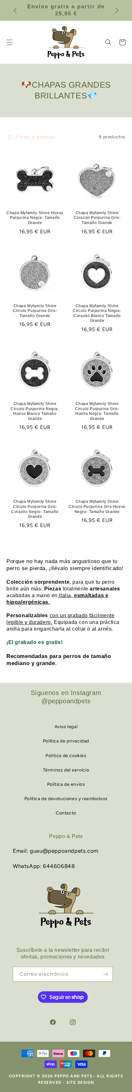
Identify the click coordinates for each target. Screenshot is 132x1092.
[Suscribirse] (105, 974)
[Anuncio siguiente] (117, 10)
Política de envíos (66, 784)
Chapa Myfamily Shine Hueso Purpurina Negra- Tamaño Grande (34, 218)
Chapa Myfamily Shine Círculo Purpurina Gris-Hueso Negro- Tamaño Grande (97, 506)
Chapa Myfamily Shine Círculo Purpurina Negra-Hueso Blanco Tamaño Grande (35, 411)
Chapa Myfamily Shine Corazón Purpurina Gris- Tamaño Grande (97, 218)
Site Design (80, 1082)
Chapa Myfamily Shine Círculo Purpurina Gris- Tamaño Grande (35, 311)
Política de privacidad (66, 741)
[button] (108, 42)
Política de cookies (65, 755)
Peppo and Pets (73, 1076)
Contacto (66, 813)
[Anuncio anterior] (15, 10)
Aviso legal (66, 726)
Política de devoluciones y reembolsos (66, 798)
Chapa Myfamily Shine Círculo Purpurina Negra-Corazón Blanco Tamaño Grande (97, 313)
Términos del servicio (66, 770)
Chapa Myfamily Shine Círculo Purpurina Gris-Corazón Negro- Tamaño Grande (35, 509)
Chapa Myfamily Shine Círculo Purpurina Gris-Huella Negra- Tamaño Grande (97, 411)
